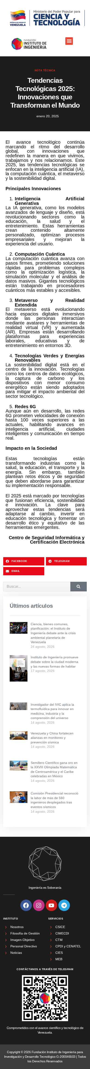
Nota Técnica (45, 70)
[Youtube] (51, 905)
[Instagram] (39, 905)
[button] (69, 41)
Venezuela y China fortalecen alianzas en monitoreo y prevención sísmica (52, 737)
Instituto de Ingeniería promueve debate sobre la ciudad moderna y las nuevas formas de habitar (54, 661)
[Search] (78, 586)
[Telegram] (64, 905)
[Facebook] (26, 905)
